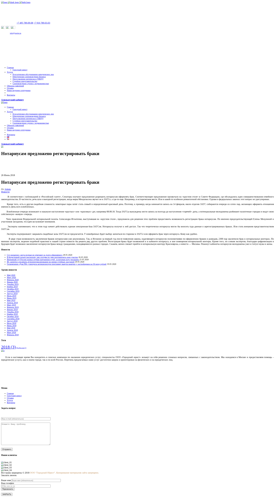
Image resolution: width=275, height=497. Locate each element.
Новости (5, 192)
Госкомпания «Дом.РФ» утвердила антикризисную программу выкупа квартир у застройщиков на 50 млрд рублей (56, 264)
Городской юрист (14, 396)
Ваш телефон (7, 483)
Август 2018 (12, 321)
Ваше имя (6, 480)
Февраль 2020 (13, 280)
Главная (10, 393)
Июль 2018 (11, 323)
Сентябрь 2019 (13, 291)
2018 (8, 347)
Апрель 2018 (12, 330)
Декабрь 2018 (12, 312)
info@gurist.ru (15, 33)
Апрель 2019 (12, 303)
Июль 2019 (11, 296)
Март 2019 (11, 305)
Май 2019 (11, 300)
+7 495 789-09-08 (25, 23)
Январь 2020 (12, 282)
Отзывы (10, 398)
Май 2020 (11, 275)
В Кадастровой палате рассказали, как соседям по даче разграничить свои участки (42, 257)
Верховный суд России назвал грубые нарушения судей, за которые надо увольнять (43, 260)
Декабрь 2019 (12, 284)
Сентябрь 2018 (13, 319)
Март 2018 (11, 332)
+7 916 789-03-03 (42, 23)
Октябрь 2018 (12, 316)
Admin (7, 189)
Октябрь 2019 (12, 289)
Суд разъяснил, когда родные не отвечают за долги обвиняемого (34, 255)
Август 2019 (12, 293)
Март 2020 (11, 277)
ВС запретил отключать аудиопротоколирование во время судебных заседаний (40, 262)
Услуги (10, 400)
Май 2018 (11, 328)
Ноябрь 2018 (12, 314)
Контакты (11, 403)
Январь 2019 (12, 310)
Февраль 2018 (13, 335)
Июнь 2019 (11, 298)
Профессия (21, 348)
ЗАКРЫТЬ (6, 494)
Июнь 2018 (11, 326)
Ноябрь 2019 (12, 287)
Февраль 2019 (13, 307)
